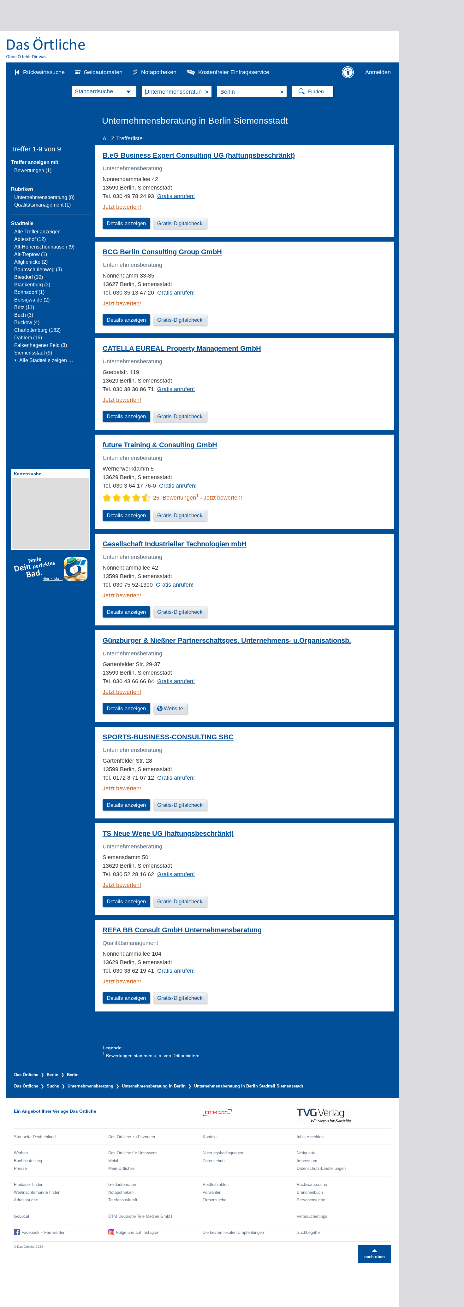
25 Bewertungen (176, 498)
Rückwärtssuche (44, 72)
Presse (20, 1168)
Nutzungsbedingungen (223, 1153)
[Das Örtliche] (46, 47)
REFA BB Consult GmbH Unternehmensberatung (182, 930)
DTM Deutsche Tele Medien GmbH (140, 1216)
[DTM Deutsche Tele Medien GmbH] (250, 1117)
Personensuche (311, 1200)
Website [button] (173, 709)
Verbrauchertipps (312, 1216)
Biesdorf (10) (28, 277)
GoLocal (21, 1216)
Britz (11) (24, 307)
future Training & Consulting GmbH (160, 445)
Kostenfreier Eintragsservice (233, 72)
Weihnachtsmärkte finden (37, 1192)
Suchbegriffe (308, 1232)
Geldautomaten (103, 72)
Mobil (113, 1160)
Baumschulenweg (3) (38, 269)
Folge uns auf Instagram (138, 1232)
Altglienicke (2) (31, 262)
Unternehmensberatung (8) (44, 197)
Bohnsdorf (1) (29, 292)
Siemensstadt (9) (33, 352)
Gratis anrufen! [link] (176, 196)
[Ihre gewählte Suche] (104, 91)
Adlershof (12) (30, 239)
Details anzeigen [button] (126, 223)
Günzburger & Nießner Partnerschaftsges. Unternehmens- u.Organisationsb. (227, 640)
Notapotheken (158, 72)
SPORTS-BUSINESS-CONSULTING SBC (168, 737)
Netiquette (306, 1153)
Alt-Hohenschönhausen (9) (44, 246)
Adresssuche (26, 1200)
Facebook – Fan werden (43, 1232)
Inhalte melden (310, 1136)
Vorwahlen (212, 1192)
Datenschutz (214, 1160)
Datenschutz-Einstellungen (321, 1168)
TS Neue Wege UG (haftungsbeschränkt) (168, 833)
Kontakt (210, 1136)
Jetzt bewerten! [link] (122, 207)
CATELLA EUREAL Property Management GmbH (182, 348)
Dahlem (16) (28, 337)
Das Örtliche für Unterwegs (133, 1153)
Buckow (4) (26, 322)
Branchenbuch (310, 1192)
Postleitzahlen (216, 1184)
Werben (21, 1153)
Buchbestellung (28, 1160)
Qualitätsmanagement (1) (42, 205)
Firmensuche (214, 1200)
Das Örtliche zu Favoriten (131, 1136)
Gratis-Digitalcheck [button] (180, 223)
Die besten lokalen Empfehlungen (233, 1232)
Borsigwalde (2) (32, 299)
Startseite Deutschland (35, 1136)
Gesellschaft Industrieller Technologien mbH (175, 544)
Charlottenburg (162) (37, 330)
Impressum (307, 1160)
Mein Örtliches (121, 1168)
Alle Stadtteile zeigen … (46, 360)
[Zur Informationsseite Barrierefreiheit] (348, 72)
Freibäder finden (28, 1184)
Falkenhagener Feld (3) (40, 345)
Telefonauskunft (122, 1200)
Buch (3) (23, 315)
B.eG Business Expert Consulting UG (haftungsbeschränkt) (199, 155)
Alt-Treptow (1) (30, 254)
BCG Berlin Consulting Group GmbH (162, 252)
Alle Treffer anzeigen (37, 231)
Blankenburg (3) (32, 284)
